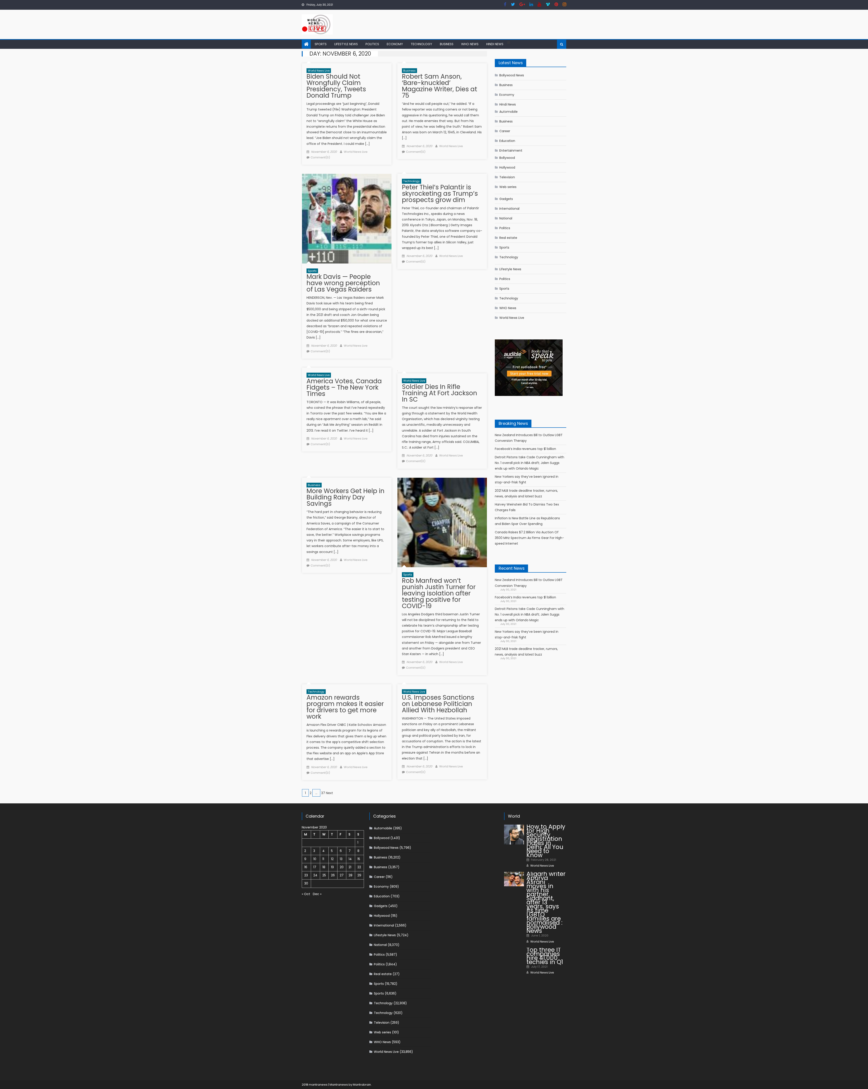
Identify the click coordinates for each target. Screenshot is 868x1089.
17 (314, 867)
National (505, 218)
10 (314, 859)
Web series (508, 187)
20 (342, 867)
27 (342, 875)
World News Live (319, 71)
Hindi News (494, 44)
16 (305, 867)
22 (359, 867)
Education (507, 141)
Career (504, 131)
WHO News (470, 44)
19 (332, 867)
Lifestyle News (346, 44)
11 (323, 859)
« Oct (306, 894)
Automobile (508, 111)
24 (315, 875)
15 (358, 859)
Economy (395, 44)
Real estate (508, 237)
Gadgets (506, 199)
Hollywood (507, 167)
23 (306, 875)
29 (359, 875)
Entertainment (510, 150)
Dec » (317, 894)
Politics (372, 44)
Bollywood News (511, 75)
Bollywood (507, 157)
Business (446, 44)
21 (350, 867)
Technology (421, 44)
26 (333, 875)
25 (324, 875)
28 (350, 875)
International (509, 208)
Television (507, 177)
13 (341, 859)
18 (323, 867)
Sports (321, 44)
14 (350, 859)
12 (332, 859)
